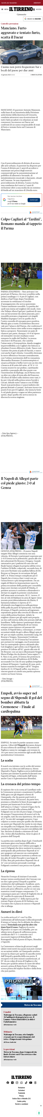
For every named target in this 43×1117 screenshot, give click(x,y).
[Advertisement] (18, 94)
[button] (21, 988)
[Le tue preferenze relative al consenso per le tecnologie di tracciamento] (39, 1113)
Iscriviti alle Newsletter (9, 3)
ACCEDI (38, 9)
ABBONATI (37, 3)
